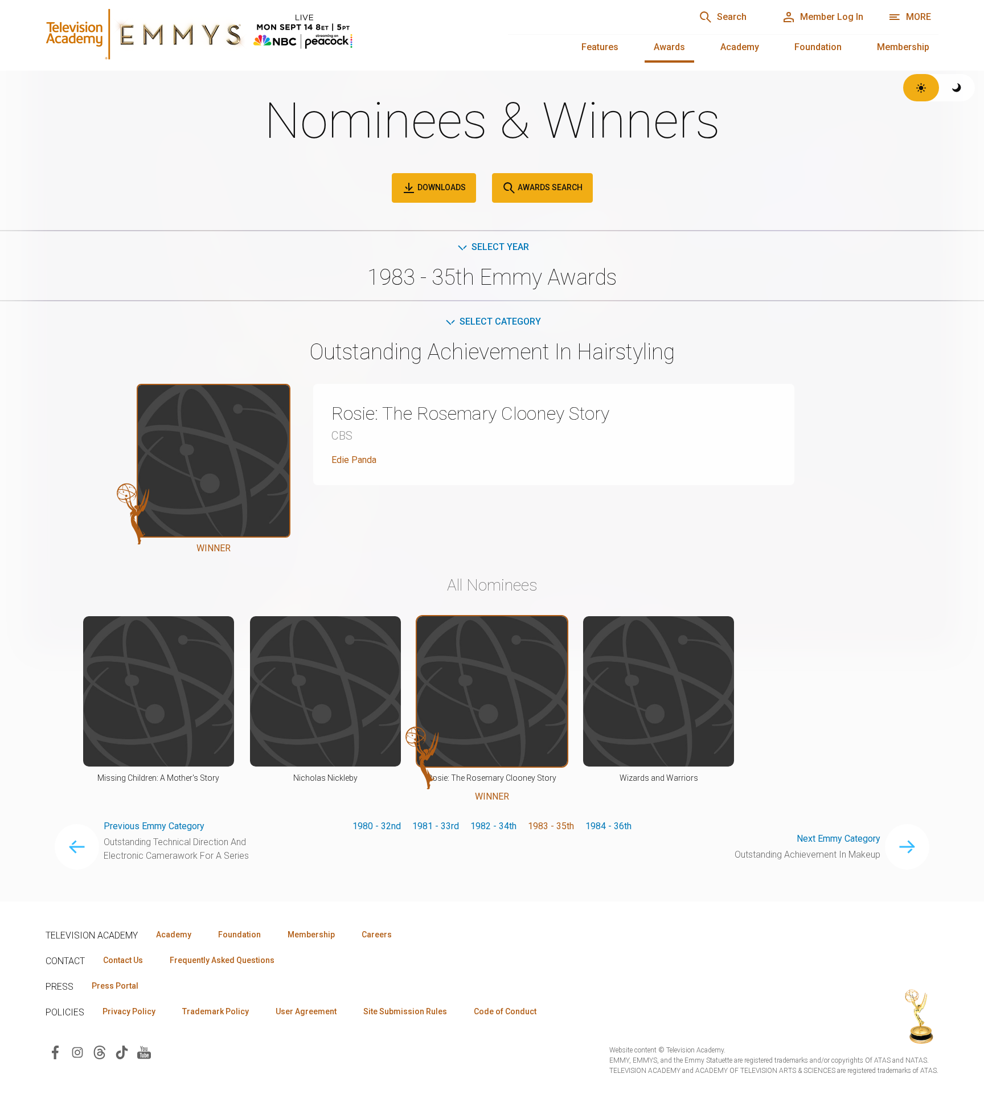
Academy (739, 47)
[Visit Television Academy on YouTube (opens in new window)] (144, 1051)
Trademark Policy (215, 1011)
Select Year (500, 246)
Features (599, 47)
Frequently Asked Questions (222, 960)
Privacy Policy (128, 1011)
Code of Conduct (505, 1011)
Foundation (818, 47)
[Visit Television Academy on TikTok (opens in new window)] (122, 1051)
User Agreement (306, 1011)
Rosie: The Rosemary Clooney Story (470, 413)
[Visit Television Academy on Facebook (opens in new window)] (55, 1051)
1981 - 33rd (435, 826)
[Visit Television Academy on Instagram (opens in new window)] (77, 1051)
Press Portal (115, 985)
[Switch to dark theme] (957, 87)
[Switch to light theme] (921, 87)
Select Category (500, 321)
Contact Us (123, 960)
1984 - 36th (608, 826)
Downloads (441, 187)
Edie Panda (353, 459)
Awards (669, 47)
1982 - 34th (493, 826)
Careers (377, 934)
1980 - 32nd (376, 826)
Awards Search (549, 187)
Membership (903, 47)
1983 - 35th (551, 826)
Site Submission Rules (405, 1011)
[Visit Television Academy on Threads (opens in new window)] (99, 1051)
